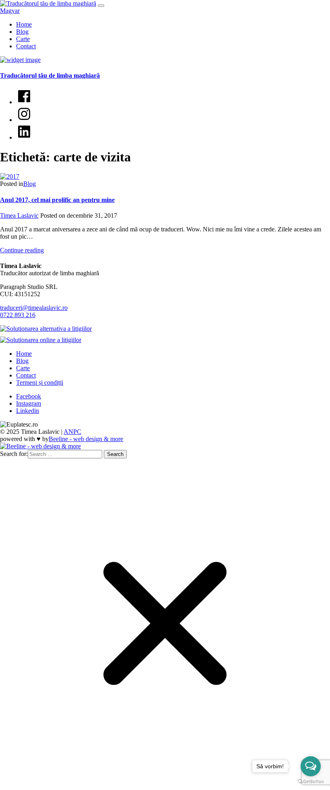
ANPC (72, 431)
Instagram (28, 403)
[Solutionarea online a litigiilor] (42, 339)
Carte (23, 38)
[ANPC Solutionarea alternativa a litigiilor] (48, 328)
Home (24, 24)
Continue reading (22, 250)
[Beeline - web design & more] (40, 446)
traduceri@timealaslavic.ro (34, 307)
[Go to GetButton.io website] (311, 781)
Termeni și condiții (39, 382)
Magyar (10, 10)
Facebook (28, 396)
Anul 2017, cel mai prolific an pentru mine (57, 199)
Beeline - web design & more (86, 438)
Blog (22, 31)
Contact (26, 46)
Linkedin (27, 410)
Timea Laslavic (19, 215)
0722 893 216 (17, 314)
